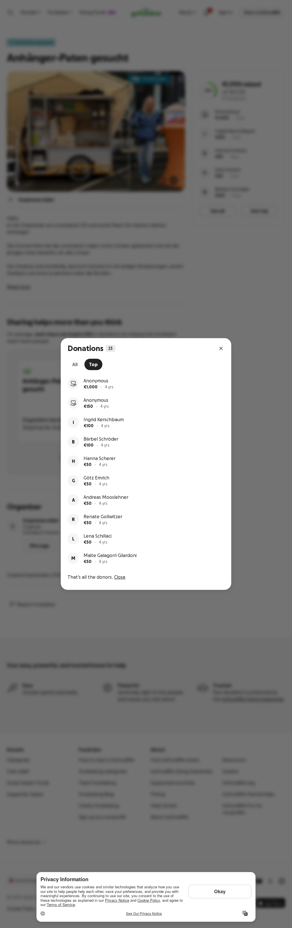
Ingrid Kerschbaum (104, 419)
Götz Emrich (96, 477)
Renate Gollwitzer (103, 516)
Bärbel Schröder (101, 438)
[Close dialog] (221, 348)
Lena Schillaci (97, 535)
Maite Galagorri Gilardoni (110, 555)
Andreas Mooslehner (106, 497)
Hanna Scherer (99, 458)
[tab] (75, 364)
